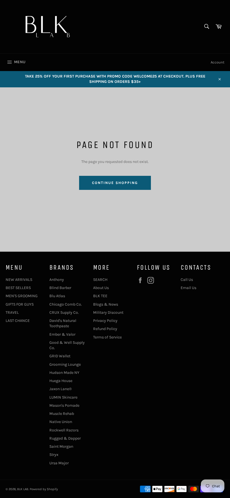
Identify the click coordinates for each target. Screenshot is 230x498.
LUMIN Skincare (63, 397)
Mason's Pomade (64, 405)
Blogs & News (105, 304)
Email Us (188, 287)
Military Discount (108, 312)
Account (217, 62)
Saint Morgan (61, 446)
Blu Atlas (57, 296)
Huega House (60, 380)
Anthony (56, 279)
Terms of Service (107, 337)
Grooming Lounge (65, 364)
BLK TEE (100, 296)
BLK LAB (22, 489)
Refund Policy (105, 328)
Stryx (53, 454)
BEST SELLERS (18, 287)
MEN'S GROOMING (22, 296)
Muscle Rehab (61, 413)
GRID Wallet (59, 356)
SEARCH (100, 279)
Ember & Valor (62, 334)
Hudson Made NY (64, 372)
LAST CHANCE (18, 320)
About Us (101, 287)
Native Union (60, 421)
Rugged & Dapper (65, 438)
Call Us (187, 279)
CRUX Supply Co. (64, 312)
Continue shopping (115, 183)
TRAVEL (12, 312)
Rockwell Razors (64, 430)
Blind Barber (60, 287)
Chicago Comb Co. (65, 304)
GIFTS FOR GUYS (20, 304)
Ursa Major (59, 463)
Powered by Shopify (44, 489)
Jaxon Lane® (60, 388)
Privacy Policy (105, 320)
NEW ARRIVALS (19, 279)
